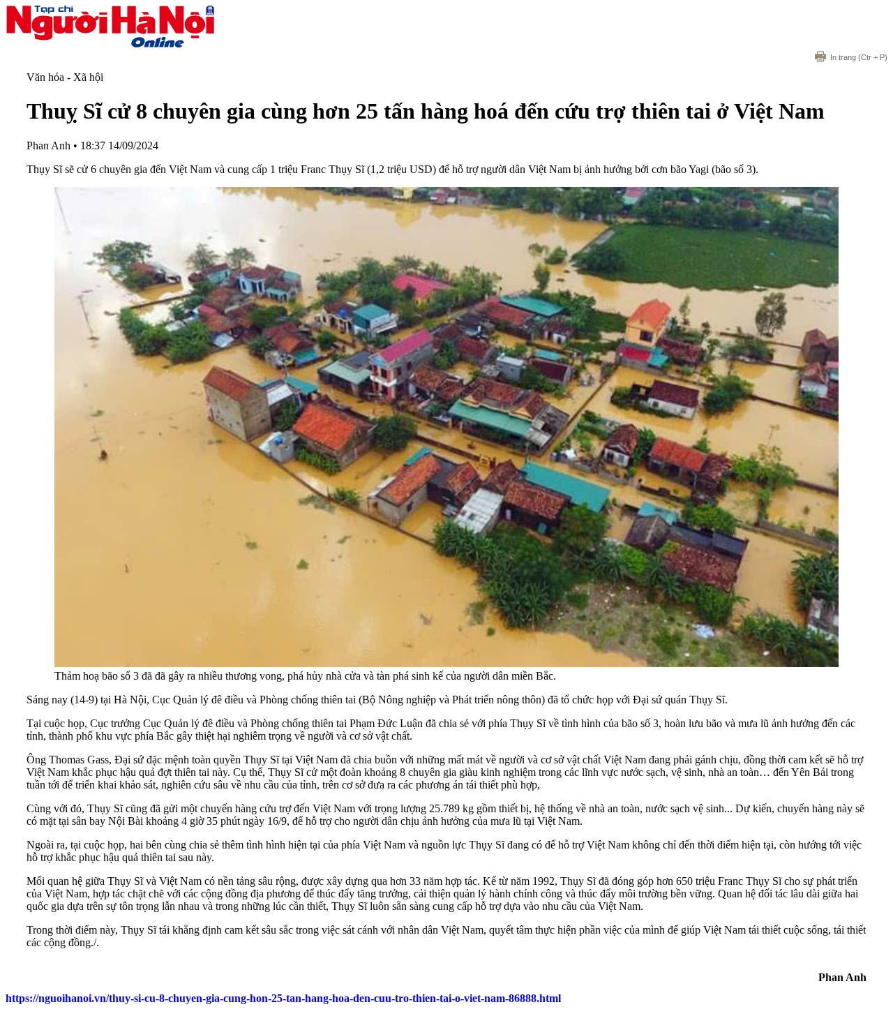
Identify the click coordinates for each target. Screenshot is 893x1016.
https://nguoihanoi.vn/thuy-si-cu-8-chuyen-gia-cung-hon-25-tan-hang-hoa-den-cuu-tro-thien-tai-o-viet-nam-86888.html (283, 998)
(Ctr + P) (858, 57)
